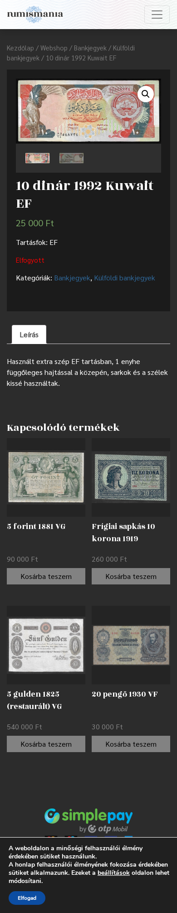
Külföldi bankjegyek (124, 277)
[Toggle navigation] (157, 14)
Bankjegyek (90, 47)
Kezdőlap (20, 47)
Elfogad (27, 898)
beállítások (114, 873)
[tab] (29, 334)
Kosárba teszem (46, 576)
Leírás (29, 334)
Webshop (54, 47)
